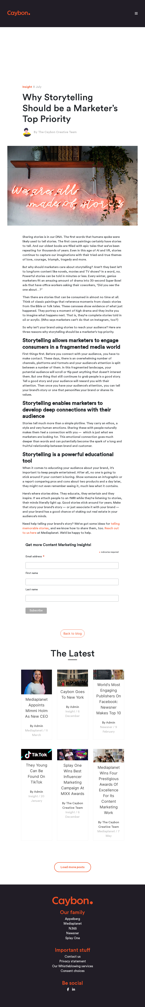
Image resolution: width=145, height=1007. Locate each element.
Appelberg (72, 918)
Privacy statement (72, 961)
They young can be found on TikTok (36, 773)
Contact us (73, 956)
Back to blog (72, 633)
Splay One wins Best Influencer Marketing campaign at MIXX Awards (72, 779)
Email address (35, 556)
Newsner (72, 933)
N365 (73, 928)
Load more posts (73, 867)
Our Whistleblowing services (72, 966)
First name (31, 573)
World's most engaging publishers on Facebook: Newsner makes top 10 (108, 698)
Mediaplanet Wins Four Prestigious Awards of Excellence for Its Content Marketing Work (109, 790)
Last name (31, 589)
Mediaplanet (72, 923)
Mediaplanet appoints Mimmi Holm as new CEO (36, 708)
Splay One (72, 938)
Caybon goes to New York (72, 694)
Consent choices (73, 971)
